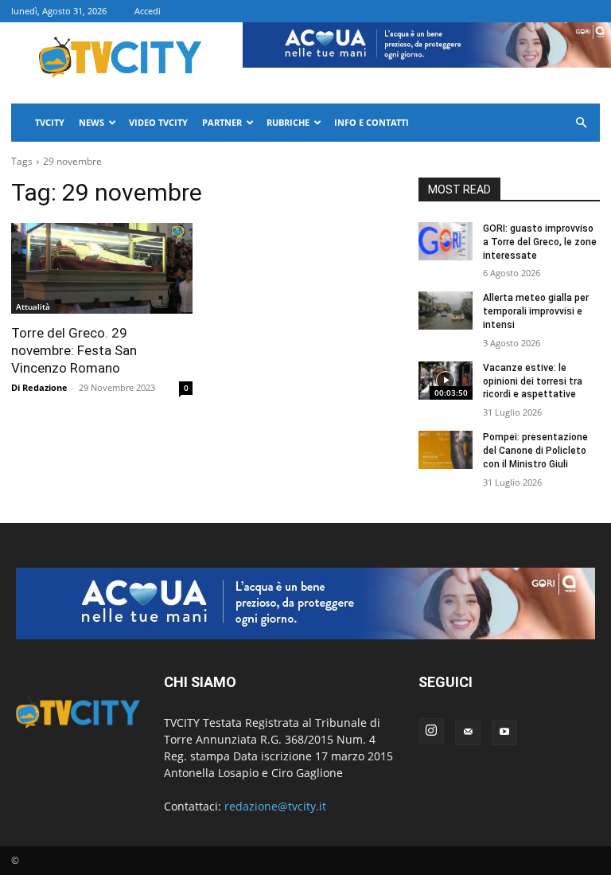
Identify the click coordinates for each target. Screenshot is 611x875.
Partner (222, 122)
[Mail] (468, 732)
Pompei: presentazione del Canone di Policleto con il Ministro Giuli (535, 451)
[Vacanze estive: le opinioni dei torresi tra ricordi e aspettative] (445, 380)
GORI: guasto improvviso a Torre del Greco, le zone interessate (540, 242)
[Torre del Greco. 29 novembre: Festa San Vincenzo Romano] (102, 268)
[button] (581, 123)
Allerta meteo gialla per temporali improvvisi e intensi (536, 311)
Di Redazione (39, 387)
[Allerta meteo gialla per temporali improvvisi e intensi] (445, 310)
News (91, 122)
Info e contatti (371, 122)
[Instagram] (431, 731)
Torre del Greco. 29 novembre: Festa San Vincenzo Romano (74, 350)
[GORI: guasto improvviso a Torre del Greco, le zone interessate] (445, 241)
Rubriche (288, 122)
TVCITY (49, 122)
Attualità (33, 306)
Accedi (147, 11)
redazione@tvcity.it (275, 806)
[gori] (305, 603)
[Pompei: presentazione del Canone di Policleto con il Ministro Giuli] (445, 450)
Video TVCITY (158, 122)
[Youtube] (504, 732)
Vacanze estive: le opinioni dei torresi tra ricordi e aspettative (532, 381)
